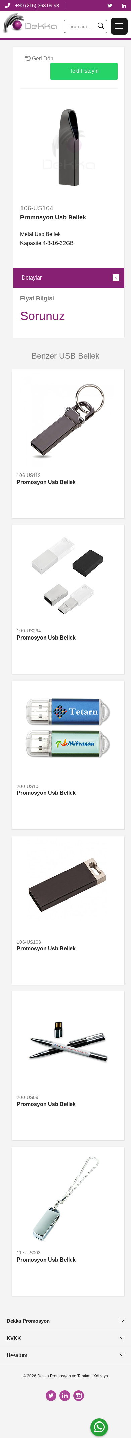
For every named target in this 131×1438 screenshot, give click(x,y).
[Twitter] (109, 6)
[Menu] (119, 26)
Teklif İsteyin (84, 71)
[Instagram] (79, 1396)
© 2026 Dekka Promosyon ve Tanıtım (56, 1376)
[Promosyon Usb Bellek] (69, 147)
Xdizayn (100, 1376)
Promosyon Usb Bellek (46, 482)
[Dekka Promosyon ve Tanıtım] (30, 25)
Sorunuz (42, 316)
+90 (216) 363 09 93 (37, 5)
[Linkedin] (124, 6)
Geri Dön (42, 58)
